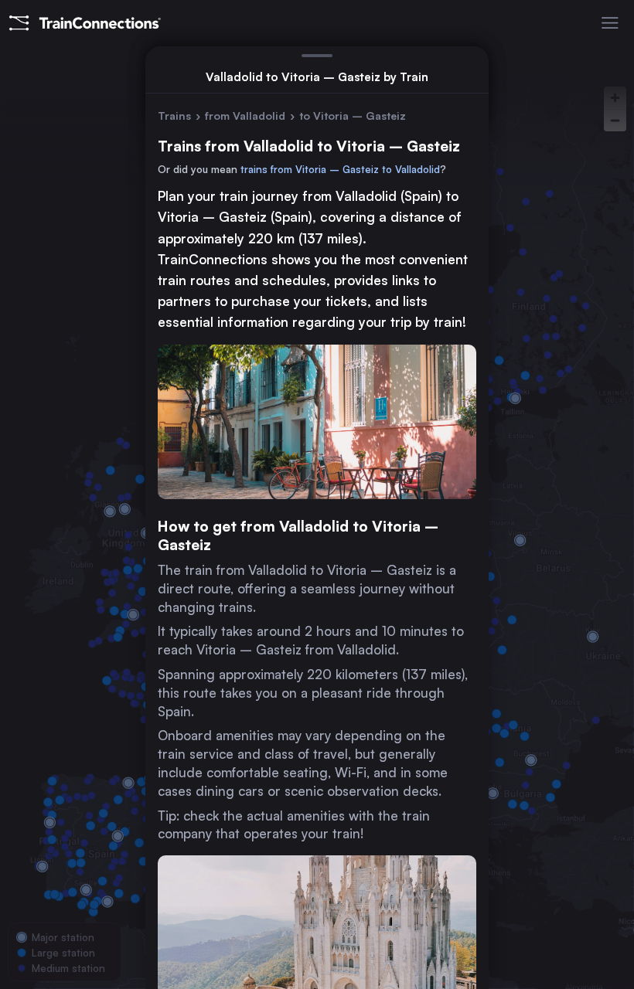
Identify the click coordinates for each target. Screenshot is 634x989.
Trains (174, 115)
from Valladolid (245, 115)
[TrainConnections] (85, 23)
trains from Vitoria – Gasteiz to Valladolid (340, 169)
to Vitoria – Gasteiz (352, 115)
